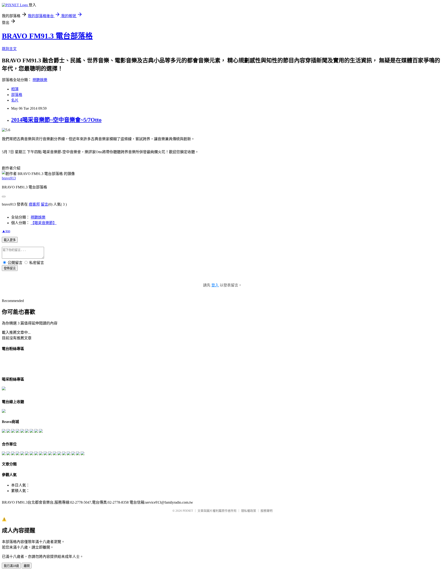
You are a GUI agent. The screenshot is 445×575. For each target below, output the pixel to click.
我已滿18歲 (11, 566)
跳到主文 (9, 49)
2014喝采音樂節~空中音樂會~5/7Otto (56, 120)
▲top (6, 231)
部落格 (16, 95)
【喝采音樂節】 (44, 223)
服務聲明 (267, 510)
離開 (27, 566)
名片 (15, 100)
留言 (44, 204)
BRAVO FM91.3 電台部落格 (47, 36)
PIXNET (188, 510)
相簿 (15, 89)
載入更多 (10, 240)
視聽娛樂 (39, 80)
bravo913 (9, 178)
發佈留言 (10, 268)
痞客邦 (34, 204)
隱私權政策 (248, 510)
